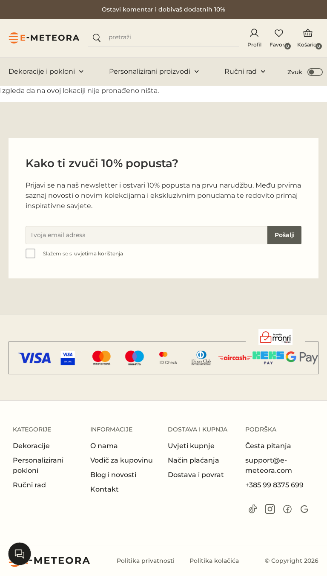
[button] (305, 71)
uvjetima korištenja (98, 253)
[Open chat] (20, 554)
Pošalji (285, 235)
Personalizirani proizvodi (149, 71)
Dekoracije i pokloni (42, 71)
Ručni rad (240, 71)
